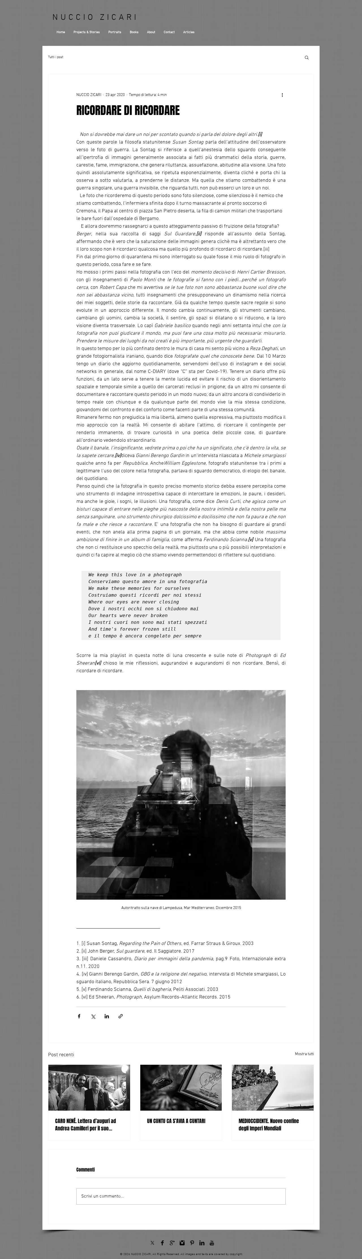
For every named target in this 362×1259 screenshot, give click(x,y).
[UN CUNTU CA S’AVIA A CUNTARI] (181, 1088)
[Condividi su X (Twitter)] (93, 1016)
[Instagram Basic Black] (182, 1242)
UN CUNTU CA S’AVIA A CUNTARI (176, 1121)
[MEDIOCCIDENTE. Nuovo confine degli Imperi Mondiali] (273, 1088)
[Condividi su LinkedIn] (106, 1016)
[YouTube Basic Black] (211, 1242)
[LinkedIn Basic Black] (201, 1242)
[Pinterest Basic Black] (192, 1242)
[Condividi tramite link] (120, 1016)
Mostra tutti (304, 1054)
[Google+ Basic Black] (172, 1242)
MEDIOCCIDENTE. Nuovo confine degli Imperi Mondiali (269, 1124)
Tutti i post (55, 57)
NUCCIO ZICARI (95, 17)
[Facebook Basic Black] (162, 1242)
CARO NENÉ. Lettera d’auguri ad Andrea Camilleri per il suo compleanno (85, 1124)
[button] (306, 57)
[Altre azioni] (282, 94)
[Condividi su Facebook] (79, 1016)
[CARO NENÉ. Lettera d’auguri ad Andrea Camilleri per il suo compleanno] (89, 1088)
